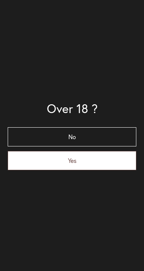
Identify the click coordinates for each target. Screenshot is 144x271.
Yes (72, 160)
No (72, 137)
